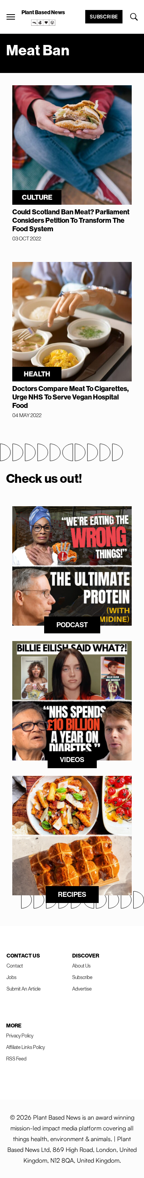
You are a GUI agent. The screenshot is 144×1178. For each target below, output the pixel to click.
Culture (37, 197)
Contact (15, 966)
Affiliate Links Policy (25, 1047)
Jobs (12, 977)
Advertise (82, 989)
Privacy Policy (19, 1036)
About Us (81, 966)
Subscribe (104, 16)
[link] (43, 23)
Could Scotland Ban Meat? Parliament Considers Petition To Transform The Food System (70, 220)
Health (37, 374)
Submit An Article (24, 989)
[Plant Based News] (10, 17)
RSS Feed (16, 1059)
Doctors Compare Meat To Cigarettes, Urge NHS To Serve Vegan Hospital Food (70, 397)
